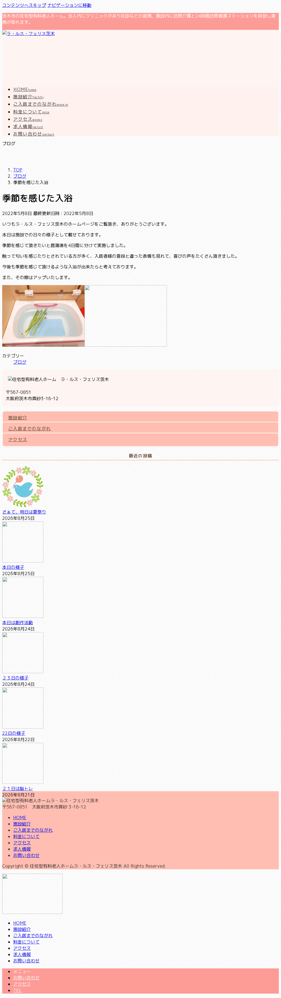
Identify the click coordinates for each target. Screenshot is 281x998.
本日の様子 (13, 567)
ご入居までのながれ (29, 429)
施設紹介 (17, 418)
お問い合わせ (26, 855)
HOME (19, 818)
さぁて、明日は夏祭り (24, 512)
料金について (26, 836)
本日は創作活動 (17, 623)
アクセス (17, 440)
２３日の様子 (15, 678)
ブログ (19, 362)
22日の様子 (13, 733)
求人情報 (22, 849)
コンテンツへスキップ (24, 5)
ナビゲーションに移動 (69, 5)
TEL (17, 990)
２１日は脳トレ (17, 788)
